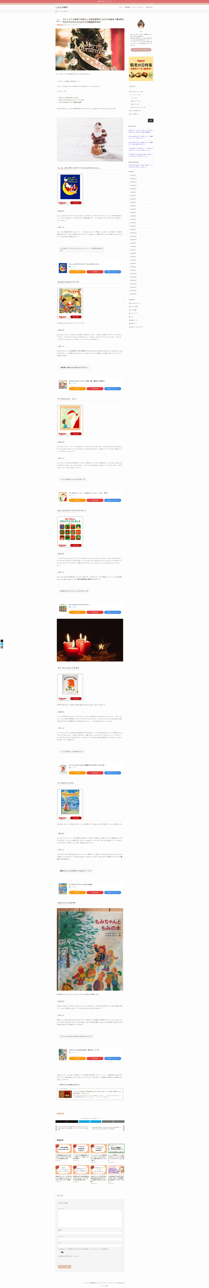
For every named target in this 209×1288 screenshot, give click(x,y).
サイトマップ (112, 1283)
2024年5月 (133, 216)
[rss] (150, 4)
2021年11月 (133, 287)
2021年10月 (133, 290)
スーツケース (135, 94)
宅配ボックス (135, 101)
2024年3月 (133, 222)
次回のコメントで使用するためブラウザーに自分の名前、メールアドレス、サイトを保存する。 (84, 1249)
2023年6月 (133, 253)
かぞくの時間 (60, 24)
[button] (67, 1121)
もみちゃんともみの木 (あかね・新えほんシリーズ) (84, 1050)
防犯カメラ (135, 104)
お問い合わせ (120, 1283)
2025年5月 (133, 199)
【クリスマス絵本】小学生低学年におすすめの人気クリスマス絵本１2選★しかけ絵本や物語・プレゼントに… (97, 1092)
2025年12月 (133, 178)
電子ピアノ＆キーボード (138, 107)
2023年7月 (133, 250)
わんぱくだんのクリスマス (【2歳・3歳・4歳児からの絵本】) (87, 381)
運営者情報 (92, 1283)
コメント (61, 1208)
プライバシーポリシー (102, 1283)
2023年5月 (133, 256)
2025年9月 (133, 188)
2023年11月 (133, 236)
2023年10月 (133, 239)
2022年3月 (133, 280)
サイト (60, 1243)
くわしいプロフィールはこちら (141, 49)
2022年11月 (133, 277)
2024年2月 (133, 226)
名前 (60, 1230)
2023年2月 (133, 267)
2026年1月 (133, 175)
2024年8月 (133, 209)
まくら (134, 98)
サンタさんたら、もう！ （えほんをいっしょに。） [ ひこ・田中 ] (88, 493)
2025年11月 (133, 182)
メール (60, 1236)
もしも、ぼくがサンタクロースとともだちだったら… (84, 264)
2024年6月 (133, 212)
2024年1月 (133, 229)
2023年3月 (133, 263)
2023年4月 (133, 260)
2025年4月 (133, 202)
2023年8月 (133, 246)
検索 (150, 120)
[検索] (152, 4)
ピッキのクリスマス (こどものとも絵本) (80, 884)
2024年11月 (133, 205)
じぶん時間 (134, 114)
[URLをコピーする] (113, 1121)
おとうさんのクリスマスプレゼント (79, 604)
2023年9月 (133, 243)
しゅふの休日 (62, 7)
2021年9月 (133, 294)
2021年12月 (133, 283)
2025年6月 (133, 195)
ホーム (86, 1283)
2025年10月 (133, 185)
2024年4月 (133, 219)
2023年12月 (133, 233)
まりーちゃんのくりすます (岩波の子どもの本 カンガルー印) (86, 765)
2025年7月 (133, 192)
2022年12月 (133, 273)
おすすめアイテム (137, 91)
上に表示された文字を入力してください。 (69, 1256)
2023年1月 (133, 270)
